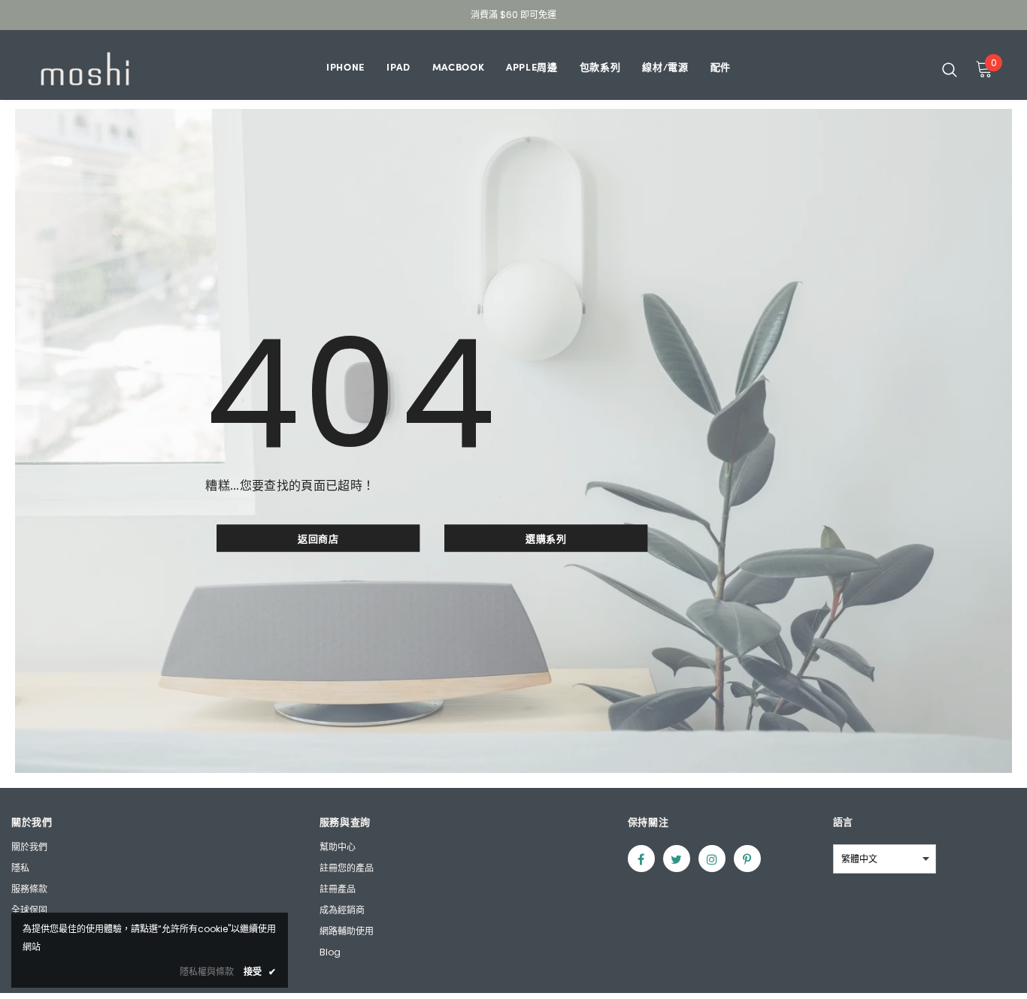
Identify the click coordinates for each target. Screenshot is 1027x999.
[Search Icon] (949, 69)
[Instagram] (712, 858)
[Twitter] (676, 858)
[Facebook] (641, 858)
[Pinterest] (747, 858)
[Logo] (85, 69)
